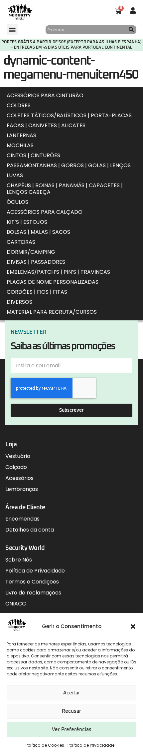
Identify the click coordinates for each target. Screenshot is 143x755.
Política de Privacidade (91, 745)
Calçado (16, 467)
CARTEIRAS (21, 242)
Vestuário (17, 456)
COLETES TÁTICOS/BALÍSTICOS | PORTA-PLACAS (69, 115)
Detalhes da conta (29, 530)
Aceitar (71, 692)
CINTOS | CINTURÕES (33, 155)
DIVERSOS (19, 302)
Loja (11, 445)
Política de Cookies (45, 745)
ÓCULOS (17, 202)
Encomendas (22, 519)
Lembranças (21, 489)
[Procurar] (131, 29)
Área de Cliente (25, 508)
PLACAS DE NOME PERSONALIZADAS (52, 282)
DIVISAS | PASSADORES (36, 262)
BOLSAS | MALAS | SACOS (38, 232)
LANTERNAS (21, 135)
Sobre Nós (18, 560)
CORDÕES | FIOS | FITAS (37, 292)
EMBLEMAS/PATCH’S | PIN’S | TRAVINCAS (58, 272)
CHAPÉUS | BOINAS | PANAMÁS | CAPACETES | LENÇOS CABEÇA (65, 189)
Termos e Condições (32, 581)
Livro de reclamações (33, 592)
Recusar (71, 711)
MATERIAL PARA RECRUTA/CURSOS (52, 312)
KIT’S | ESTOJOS (27, 222)
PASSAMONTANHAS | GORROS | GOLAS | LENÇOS (69, 165)
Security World (25, 548)
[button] (133, 626)
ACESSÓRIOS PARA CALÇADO (44, 212)
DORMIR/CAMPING (31, 252)
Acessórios (19, 478)
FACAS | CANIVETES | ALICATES (46, 125)
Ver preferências (71, 729)
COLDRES (19, 105)
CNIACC (15, 603)
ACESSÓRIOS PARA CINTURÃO (45, 95)
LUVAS (15, 175)
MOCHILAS (20, 145)
